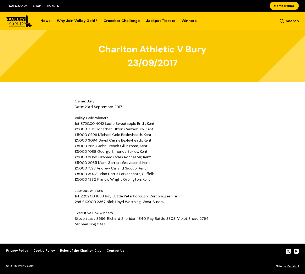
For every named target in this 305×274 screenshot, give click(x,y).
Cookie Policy (44, 251)
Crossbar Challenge (122, 20)
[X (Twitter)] (288, 251)
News (45, 20)
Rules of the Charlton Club (80, 251)
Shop (37, 6)
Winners (189, 20)
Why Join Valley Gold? (77, 20)
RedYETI (293, 266)
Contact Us (115, 251)
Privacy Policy (17, 251)
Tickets (52, 6)
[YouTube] (296, 251)
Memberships (284, 6)
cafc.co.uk (18, 6)
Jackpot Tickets (160, 20)
